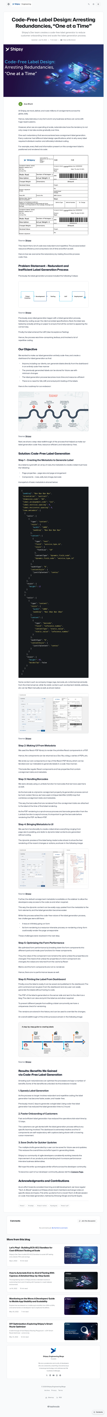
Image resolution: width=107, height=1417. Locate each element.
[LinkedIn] (50, 1375)
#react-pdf (64, 1206)
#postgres (53, 1206)
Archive (47, 1390)
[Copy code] (86, 489)
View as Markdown (69, 40)
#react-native (42, 1206)
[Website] (57, 1375)
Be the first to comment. (60, 1228)
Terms (60, 1390)
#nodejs (31, 1206)
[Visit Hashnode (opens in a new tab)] (53, 1406)
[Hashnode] (60, 1375)
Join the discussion (89, 1221)
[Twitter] (47, 1375)
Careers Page (77, 1172)
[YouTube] (53, 1375)
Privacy (54, 1390)
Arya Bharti (28, 104)
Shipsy (28, 240)
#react (22, 1206)
